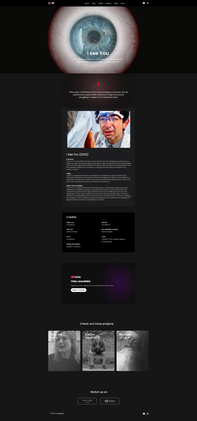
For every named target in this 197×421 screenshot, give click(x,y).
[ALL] (87, 401)
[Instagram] (147, 3)
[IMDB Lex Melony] (144, 3)
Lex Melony (60, 413)
